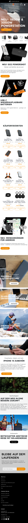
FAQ (2, 498)
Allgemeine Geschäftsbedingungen (8, 482)
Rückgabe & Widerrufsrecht (6, 486)
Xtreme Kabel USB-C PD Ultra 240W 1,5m (8, 180)
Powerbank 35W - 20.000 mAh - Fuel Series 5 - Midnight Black (19, 139)
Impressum (3, 480)
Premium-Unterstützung (15, 1)
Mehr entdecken (6, 29)
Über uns (3, 478)
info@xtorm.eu (4, 514)
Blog (2, 488)
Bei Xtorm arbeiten (4, 502)
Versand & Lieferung (5, 493)
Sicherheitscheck (4, 497)
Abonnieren (21, 469)
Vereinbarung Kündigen (8, 505)
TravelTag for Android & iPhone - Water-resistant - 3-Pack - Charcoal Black (19, 201)
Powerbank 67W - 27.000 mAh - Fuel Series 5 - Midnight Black (19, 160)
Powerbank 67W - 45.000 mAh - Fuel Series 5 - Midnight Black (8, 139)
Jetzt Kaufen (14, 283)
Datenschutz (3, 484)
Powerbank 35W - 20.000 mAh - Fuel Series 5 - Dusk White (20, 180)
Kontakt (2, 500)
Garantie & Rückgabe (5, 495)
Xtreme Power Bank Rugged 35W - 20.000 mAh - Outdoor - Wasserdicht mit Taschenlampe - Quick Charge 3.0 (8, 160)
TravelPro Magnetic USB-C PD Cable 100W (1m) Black (8, 201)
